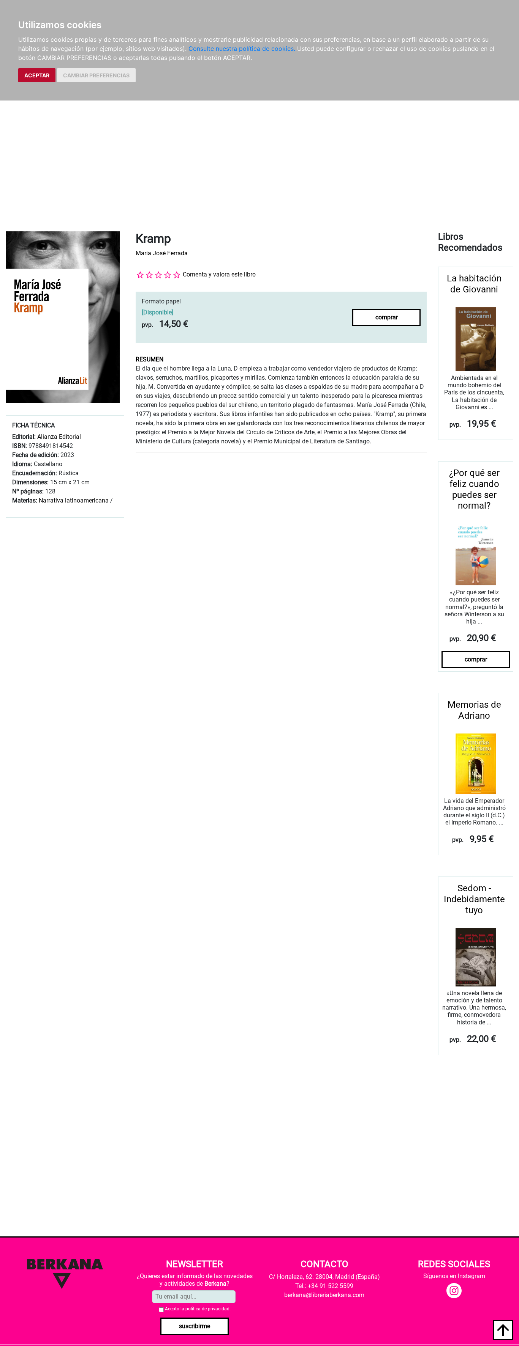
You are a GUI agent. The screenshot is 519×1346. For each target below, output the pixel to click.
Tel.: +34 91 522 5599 (324, 1285)
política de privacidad (207, 1308)
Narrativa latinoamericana (74, 500)
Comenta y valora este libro (219, 274)
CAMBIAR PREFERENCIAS (96, 75)
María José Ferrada (162, 253)
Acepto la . (198, 1308)
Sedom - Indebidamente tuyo (474, 899)
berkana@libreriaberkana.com (324, 1295)
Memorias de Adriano (474, 710)
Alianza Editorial (59, 436)
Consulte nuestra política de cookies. (241, 48)
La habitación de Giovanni (474, 284)
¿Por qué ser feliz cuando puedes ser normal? (474, 489)
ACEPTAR (36, 75)
